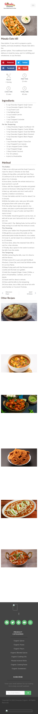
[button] (8, 62)
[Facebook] (6, 622)
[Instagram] (30, 622)
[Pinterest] (18, 622)
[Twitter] (12, 622)
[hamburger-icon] (33, 5)
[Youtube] (24, 622)
